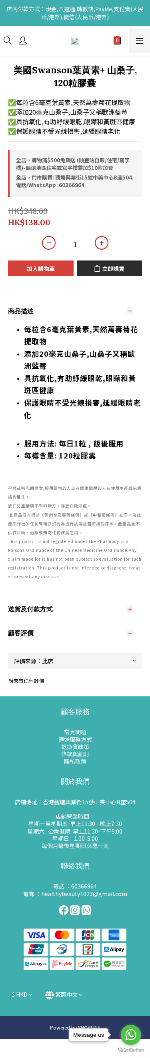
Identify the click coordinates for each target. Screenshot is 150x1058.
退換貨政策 (75, 747)
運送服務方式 (75, 739)
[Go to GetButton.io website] (131, 1050)
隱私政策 (75, 761)
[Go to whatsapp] (131, 1035)
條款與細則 (75, 754)
